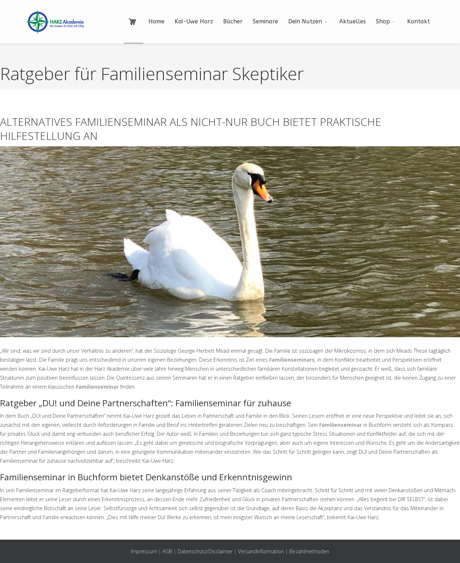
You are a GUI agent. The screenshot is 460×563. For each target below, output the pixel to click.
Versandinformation (261, 551)
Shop (383, 21)
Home (156, 21)
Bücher (233, 21)
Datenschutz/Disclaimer (205, 551)
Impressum (144, 551)
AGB (167, 551)
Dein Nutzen (305, 21)
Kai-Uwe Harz (194, 21)
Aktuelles (352, 21)
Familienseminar (97, 386)
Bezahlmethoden (309, 551)
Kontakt (418, 21)
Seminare (265, 21)
